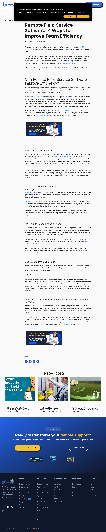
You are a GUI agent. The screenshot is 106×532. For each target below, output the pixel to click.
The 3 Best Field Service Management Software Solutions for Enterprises (50, 410)
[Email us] (3, 511)
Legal (91, 493)
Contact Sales (78, 448)
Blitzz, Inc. (15, 528)
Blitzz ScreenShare (25, 493)
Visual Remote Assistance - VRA (49, 405)
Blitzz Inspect (23, 487)
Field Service (41, 487)
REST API (57, 499)
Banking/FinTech (42, 508)
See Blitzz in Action (54, 429)
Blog (73, 487)
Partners (92, 487)
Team (91, 484)
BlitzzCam (22, 496)
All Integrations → (60, 502)
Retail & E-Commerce (44, 502)
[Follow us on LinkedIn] (7, 506)
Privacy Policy (94, 496)
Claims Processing (43, 493)
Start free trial (94, 4)
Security (74, 496)
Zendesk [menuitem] (57, 490)
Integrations (23, 502)
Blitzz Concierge (24, 484)
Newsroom (75, 490)
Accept (70, 16)
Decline (83, 16)
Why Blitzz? (23, 508)
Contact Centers (42, 484)
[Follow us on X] (12, 506)
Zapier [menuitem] (56, 496)
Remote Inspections (43, 490)
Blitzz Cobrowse (25, 490)
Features (22, 505)
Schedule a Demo (26, 448)
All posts (10, 20)
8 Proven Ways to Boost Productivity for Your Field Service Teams (18, 410)
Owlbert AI (24, 499)
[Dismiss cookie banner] (89, 6)
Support (74, 493)
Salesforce (58, 484)
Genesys (57, 493)
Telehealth (40, 505)
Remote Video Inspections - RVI (16, 405)
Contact (92, 490)
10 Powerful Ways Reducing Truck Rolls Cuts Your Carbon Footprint (85, 410)
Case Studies (76, 484)
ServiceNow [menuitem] (58, 487)
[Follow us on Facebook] (3, 506)
